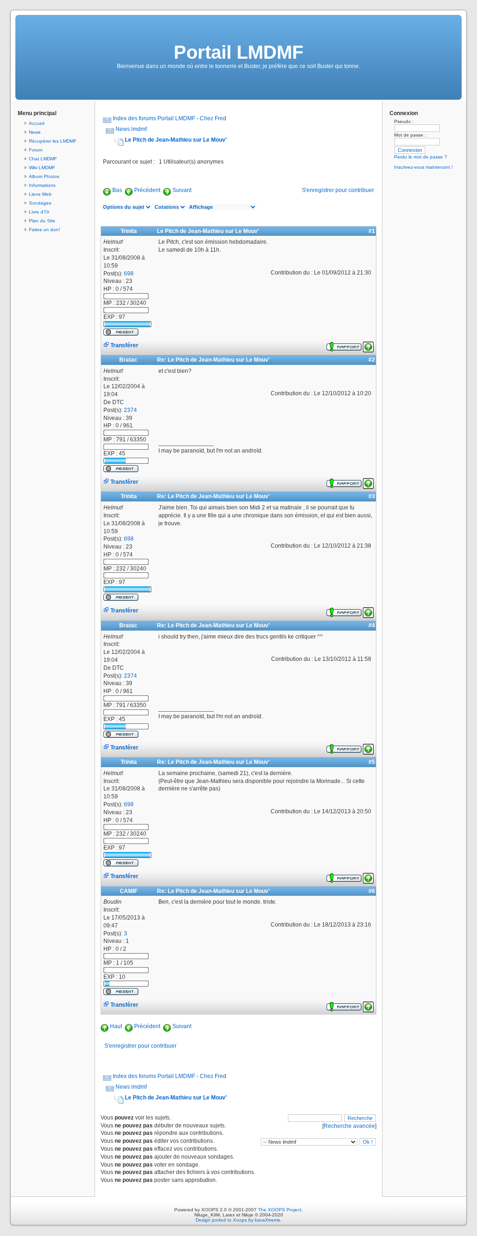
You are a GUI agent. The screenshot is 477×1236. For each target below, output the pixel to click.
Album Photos (44, 176)
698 (129, 273)
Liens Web (40, 194)
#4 (371, 625)
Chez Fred (213, 118)
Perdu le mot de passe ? (420, 156)
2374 (130, 410)
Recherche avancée (349, 1126)
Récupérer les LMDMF (52, 141)
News (35, 132)
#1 (371, 231)
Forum (35, 149)
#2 (371, 360)
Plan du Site (42, 220)
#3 (371, 496)
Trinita (129, 231)
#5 (371, 762)
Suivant (181, 190)
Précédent (147, 190)
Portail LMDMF (238, 52)
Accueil (36, 123)
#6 (371, 891)
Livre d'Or (39, 211)
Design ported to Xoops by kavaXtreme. (239, 1219)
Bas (117, 190)
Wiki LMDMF (42, 167)
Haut (116, 1026)
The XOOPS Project (279, 1209)
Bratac (128, 360)
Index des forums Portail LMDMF (154, 118)
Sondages (40, 203)
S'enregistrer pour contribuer (338, 190)
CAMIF (128, 891)
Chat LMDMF (43, 158)
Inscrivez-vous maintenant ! (423, 167)
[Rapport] (344, 345)
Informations (42, 185)
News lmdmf (131, 129)
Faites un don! (44, 229)
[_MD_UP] (368, 345)
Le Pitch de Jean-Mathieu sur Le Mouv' (176, 140)
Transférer (123, 345)
